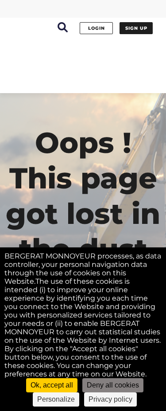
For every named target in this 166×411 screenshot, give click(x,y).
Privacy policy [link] (110, 399)
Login (96, 28)
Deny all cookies (113, 385)
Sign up (136, 28)
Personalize (56, 399)
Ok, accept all (52, 385)
